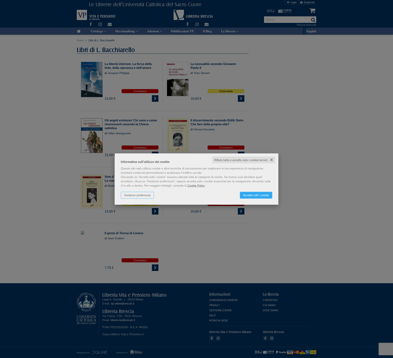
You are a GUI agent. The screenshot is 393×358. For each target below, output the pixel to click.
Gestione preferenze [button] (137, 195)
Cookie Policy (196, 185)
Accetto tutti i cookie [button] (256, 195)
